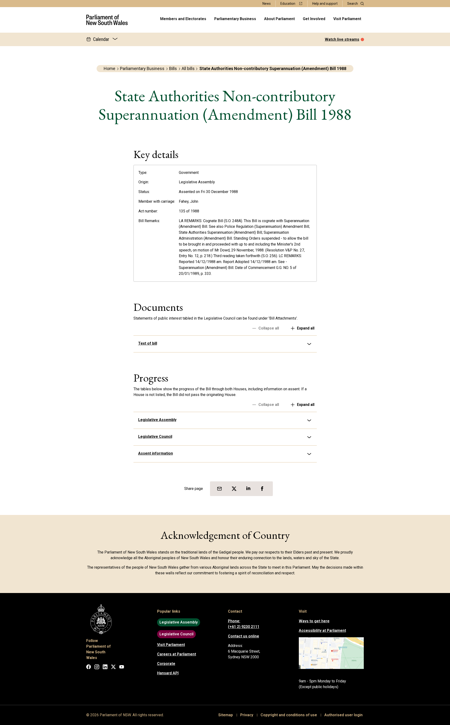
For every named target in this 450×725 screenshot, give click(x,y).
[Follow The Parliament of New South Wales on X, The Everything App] (113, 667)
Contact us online (243, 636)
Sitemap (225, 715)
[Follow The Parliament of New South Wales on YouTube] (121, 667)
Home (109, 68)
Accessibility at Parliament (322, 630)
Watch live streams (342, 39)
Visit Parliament (347, 19)
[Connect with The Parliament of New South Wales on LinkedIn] (105, 667)
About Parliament (279, 19)
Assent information (155, 453)
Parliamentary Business (235, 19)
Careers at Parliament (176, 654)
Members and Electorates (183, 19)
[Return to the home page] (107, 20)
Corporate (166, 663)
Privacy (246, 715)
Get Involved (314, 19)
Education (287, 3)
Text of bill (147, 343)
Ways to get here (314, 621)
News (266, 3)
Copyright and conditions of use (289, 715)
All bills (188, 68)
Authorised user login (343, 715)
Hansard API (168, 673)
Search (352, 3)
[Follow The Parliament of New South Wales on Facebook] (88, 667)
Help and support (325, 3)
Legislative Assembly (157, 419)
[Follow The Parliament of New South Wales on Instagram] (96, 667)
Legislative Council (155, 436)
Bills (173, 68)
